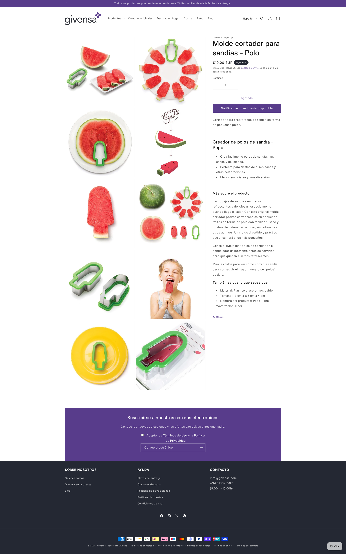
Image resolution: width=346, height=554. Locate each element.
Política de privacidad (142, 545)
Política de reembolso (198, 545)
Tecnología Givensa (116, 545)
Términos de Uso (175, 435)
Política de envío (223, 545)
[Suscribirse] (201, 447)
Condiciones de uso (150, 503)
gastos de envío (250, 68)
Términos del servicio (246, 545)
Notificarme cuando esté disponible (247, 108)
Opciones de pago (149, 484)
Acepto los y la (176, 438)
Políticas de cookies (150, 497)
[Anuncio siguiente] (280, 3)
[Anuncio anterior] (66, 3)
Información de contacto (171, 545)
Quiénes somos (74, 478)
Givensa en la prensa (78, 484)
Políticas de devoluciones (153, 490)
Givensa (101, 545)
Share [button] (220, 317)
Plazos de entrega (149, 478)
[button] (116, 18)
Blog (67, 490)
